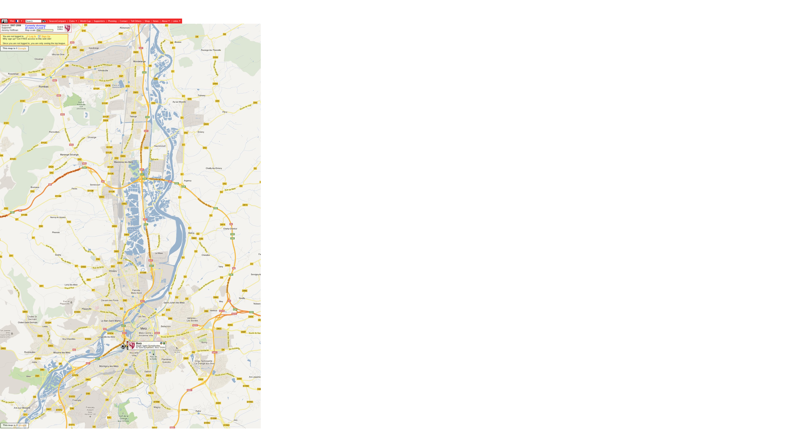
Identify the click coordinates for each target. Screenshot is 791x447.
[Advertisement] (75, 9)
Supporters (99, 21)
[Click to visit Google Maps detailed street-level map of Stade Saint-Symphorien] (127, 345)
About (164, 21)
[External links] (179, 21)
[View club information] (76, 21)
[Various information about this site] (168, 21)
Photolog (112, 21)
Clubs (72, 21)
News (156, 21)
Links (175, 21)
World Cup (85, 21)
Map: (12, 21)
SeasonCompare (57, 21)
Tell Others (136, 21)
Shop (147, 21)
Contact (124, 21)
